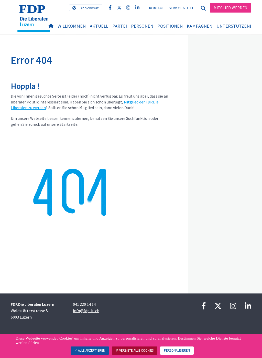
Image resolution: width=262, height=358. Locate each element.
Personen (142, 26)
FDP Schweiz (88, 8)
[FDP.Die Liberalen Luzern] (36, 11)
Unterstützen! (233, 26)
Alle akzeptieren (91, 350)
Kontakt (156, 8)
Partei (119, 26)
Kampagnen (199, 26)
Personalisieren (177, 350)
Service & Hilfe (181, 8)
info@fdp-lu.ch (86, 310)
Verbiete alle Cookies (136, 350)
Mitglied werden (230, 7)
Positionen (170, 26)
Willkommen (72, 26)
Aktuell (99, 26)
